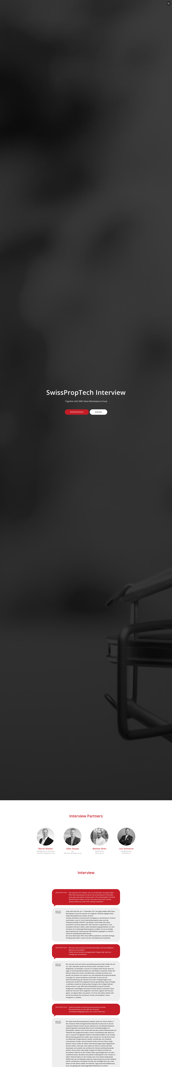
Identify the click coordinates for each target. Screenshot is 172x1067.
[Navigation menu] (168, 3)
